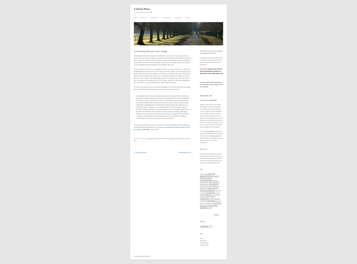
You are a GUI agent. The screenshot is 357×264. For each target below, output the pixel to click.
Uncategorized (152, 138)
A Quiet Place (142, 9)
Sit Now (187, 17)
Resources (178, 17)
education (204, 184)
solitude (207, 203)
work (210, 208)
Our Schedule (166, 17)
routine (203, 201)
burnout (203, 178)
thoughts (213, 205)
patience (217, 195)
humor (215, 188)
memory (218, 193)
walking (203, 207)
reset (212, 199)
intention (218, 191)
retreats (217, 199)
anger (202, 174)
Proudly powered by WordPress (142, 256)
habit (209, 188)
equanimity (204, 186)
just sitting (203, 193)
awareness (206, 176)
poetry (212, 196)
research (204, 198)
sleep (202, 203)
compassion (206, 179)
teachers (204, 205)
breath (216, 176)
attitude (211, 173)
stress (218, 203)
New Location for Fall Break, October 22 (211, 156)
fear (215, 186)
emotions (178, 138)
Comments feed (204, 243)
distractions (172, 138)
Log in (201, 238)
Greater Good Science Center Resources (211, 160)
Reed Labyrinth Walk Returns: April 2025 (211, 158)
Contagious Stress (140, 152)
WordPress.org (204, 245)
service (218, 201)
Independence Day (185, 152)
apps (205, 174)
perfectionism (205, 197)
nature (208, 194)
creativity (214, 180)
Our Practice (154, 17)
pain (213, 195)
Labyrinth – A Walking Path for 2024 (209, 162)
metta (183, 138)
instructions (207, 190)
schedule (210, 200)
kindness (211, 192)
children (209, 178)
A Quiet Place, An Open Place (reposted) (211, 154)
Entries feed (203, 240)
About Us (144, 17)
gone (218, 186)
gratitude (203, 188)
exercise (210, 186)
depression (165, 138)
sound (212, 203)
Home (135, 17)
